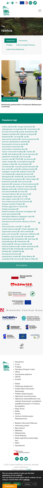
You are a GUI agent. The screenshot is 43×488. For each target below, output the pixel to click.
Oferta (17, 372)
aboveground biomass (10, 254)
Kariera (18, 414)
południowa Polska (9, 157)
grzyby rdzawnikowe (27, 132)
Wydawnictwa (20, 433)
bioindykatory (20, 239)
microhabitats (7, 174)
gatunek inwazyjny (27, 134)
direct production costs (10, 226)
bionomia (17, 259)
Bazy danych (20, 428)
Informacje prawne (22, 425)
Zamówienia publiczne (23, 374)
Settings (27, 484)
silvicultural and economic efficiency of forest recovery (18, 223)
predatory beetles (28, 169)
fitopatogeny (6, 239)
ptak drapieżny (13, 154)
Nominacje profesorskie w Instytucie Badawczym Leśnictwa (21, 106)
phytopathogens (8, 241)
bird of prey (23, 157)
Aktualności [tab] (10, 40)
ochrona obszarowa (28, 139)
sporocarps (28, 177)
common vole (7, 159)
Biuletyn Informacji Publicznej (26, 423)
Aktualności (19, 362)
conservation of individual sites (13, 149)
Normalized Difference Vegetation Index (17, 216)
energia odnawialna (25, 127)
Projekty (18, 367)
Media (17, 411)
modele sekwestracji (28, 246)
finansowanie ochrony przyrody (13, 144)
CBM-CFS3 (6, 249)
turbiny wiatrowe (8, 127)
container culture (8, 164)
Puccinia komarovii (9, 132)
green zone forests (9, 234)
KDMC (28, 470)
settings (26, 480)
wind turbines (32, 129)
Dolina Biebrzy (27, 256)
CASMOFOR (17, 251)
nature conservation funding (12, 152)
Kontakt (18, 379)
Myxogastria (6, 177)
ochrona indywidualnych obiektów (14, 142)
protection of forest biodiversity (24, 184)
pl (17, 3)
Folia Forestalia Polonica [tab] (25, 45)
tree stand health (8, 191)
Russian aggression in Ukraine (13, 206)
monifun (29, 152)
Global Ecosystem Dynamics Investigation (17, 211)
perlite (15, 169)
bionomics (6, 184)
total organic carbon (9, 199)
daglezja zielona (8, 189)
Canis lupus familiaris (10, 214)
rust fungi (17, 137)
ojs (25, 137)
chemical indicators (9, 194)
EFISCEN (17, 249)
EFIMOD (5, 251)
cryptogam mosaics (9, 172)
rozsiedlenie (6, 259)
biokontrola (6, 137)
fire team (21, 191)
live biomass (28, 159)
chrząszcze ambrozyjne (25, 187)
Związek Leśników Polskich (12, 204)
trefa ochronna (23, 182)
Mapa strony (19, 409)
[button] (22, 2)
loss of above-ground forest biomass (16, 201)
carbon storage (7, 162)
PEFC (17, 443)
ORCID (17, 377)
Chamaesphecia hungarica (12, 179)
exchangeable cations (10, 196)
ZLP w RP (24, 199)
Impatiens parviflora (9, 134)
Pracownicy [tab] (23, 40)
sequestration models (10, 256)
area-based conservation (11, 147)
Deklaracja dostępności (24, 386)
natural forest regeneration (12, 219)
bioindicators (22, 241)
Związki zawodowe (9, 209)
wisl (3, 154)
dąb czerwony (7, 187)
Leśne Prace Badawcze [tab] (15, 49)
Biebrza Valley (30, 259)
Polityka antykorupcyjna (24, 394)
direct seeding (25, 231)
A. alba (25, 226)
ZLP (23, 196)
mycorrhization (23, 164)
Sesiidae (17, 177)
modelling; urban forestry (11, 236)
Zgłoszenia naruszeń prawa (25, 396)
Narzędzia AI (20, 445)
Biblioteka (18, 430)
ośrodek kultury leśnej (25, 189)
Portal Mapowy (20, 435)
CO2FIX (27, 249)
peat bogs (31, 239)
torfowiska (28, 236)
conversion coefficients (28, 234)
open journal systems (10, 139)
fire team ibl (24, 194)
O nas (17, 364)
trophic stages (31, 179)
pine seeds (6, 169)
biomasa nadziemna (22, 244)
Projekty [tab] (9, 45)
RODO (17, 384)
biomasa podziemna (9, 246)
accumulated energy (24, 162)
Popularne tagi (9, 120)
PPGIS (17, 159)
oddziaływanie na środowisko (13, 129)
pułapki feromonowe (23, 174)
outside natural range (10, 229)
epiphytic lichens (26, 172)
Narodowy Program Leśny (25, 369)
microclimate (6, 167)
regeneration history (9, 231)
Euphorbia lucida (8, 182)
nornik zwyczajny (28, 154)
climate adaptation (28, 229)
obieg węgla (6, 244)
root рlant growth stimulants (25, 167)
